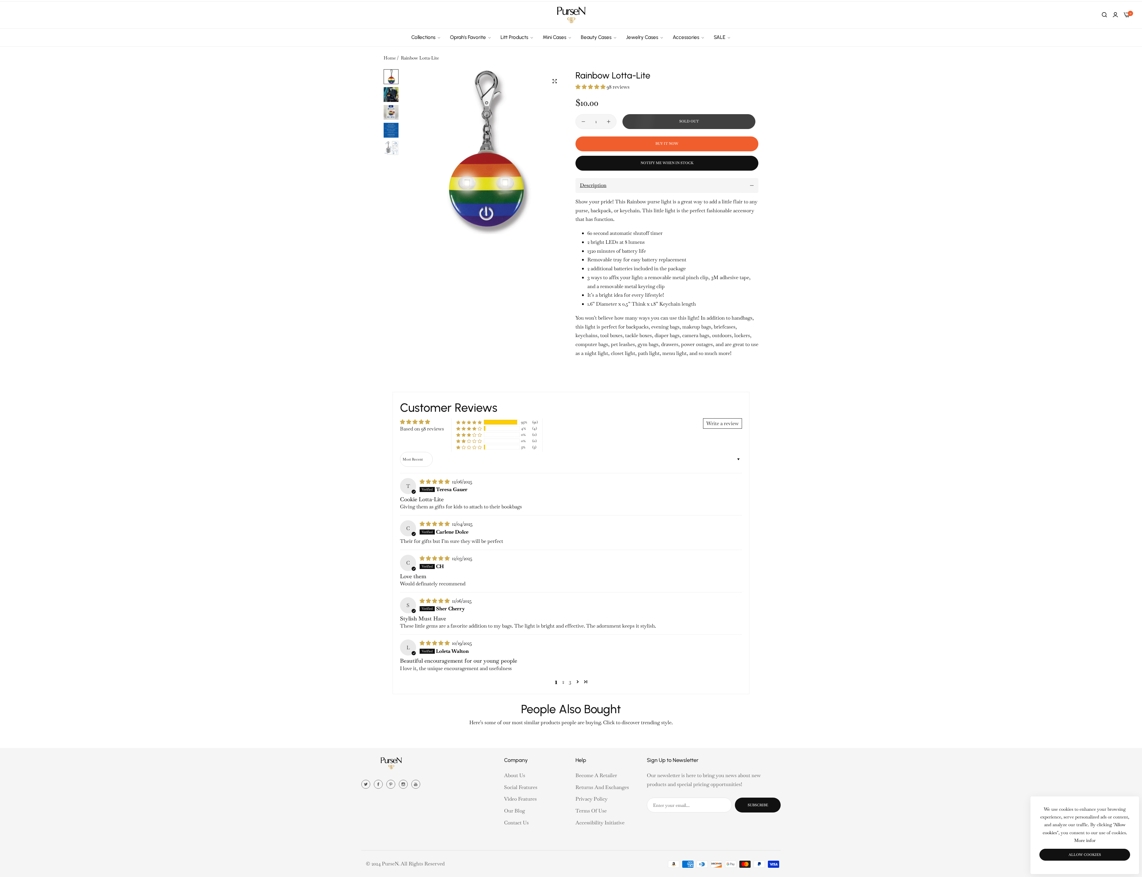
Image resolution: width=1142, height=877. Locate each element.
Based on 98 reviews (422, 428)
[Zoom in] (554, 81)
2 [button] (563, 681)
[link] (426, 37)
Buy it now (666, 143)
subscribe (758, 805)
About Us (514, 775)
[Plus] (608, 121)
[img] (435, 481)
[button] (591, 87)
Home (390, 58)
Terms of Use (591, 810)
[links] (366, 783)
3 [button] (570, 681)
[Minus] (583, 121)
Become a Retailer (596, 775)
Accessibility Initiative (600, 822)
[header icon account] (1115, 14)
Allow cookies (1085, 854)
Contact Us (516, 822)
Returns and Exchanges (602, 787)
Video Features (520, 799)
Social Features (520, 787)
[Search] (1104, 14)
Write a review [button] (722, 423)
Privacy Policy (591, 799)
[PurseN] (571, 14)
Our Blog (514, 810)
